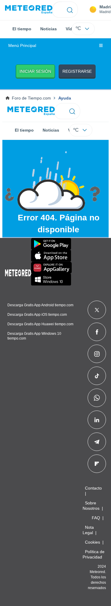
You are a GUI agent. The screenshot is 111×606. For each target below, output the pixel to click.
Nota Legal (88, 530)
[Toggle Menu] (101, 45)
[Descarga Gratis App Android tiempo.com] (51, 244)
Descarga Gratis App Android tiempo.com (40, 305)
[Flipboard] (97, 463)
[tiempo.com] (28, 9)
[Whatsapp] (97, 397)
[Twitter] (97, 309)
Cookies (92, 542)
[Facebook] (97, 331)
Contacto (93, 488)
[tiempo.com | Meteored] (18, 271)
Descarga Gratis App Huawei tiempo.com (40, 324)
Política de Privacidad (93, 554)
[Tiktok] (97, 375)
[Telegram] (96, 441)
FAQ (96, 517)
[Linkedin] (96, 419)
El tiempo (21, 28)
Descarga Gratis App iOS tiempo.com (37, 315)
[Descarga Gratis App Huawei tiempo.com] (51, 268)
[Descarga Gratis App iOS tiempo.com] (51, 256)
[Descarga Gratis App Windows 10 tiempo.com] (51, 279)
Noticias (48, 28)
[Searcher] (70, 9)
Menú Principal (22, 45)
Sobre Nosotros (91, 506)
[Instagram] (97, 353)
